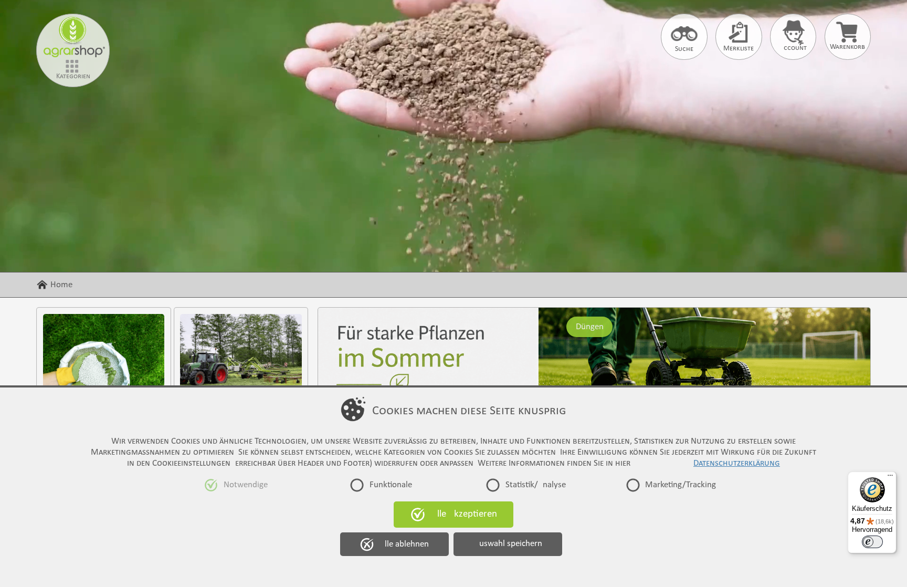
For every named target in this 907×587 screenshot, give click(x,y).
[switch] (872, 542)
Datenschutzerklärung (736, 463)
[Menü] (890, 477)
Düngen (589, 326)
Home (61, 284)
